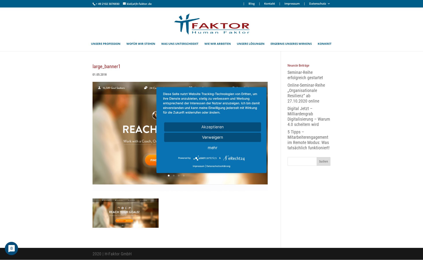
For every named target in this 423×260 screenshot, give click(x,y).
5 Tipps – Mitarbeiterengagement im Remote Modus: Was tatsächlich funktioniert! (309, 139)
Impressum (292, 4)
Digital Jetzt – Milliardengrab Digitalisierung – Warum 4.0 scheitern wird (309, 116)
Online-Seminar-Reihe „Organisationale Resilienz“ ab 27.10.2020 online (306, 93)
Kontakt (269, 4)
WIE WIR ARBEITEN (217, 44)
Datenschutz (317, 4)
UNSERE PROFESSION (106, 44)
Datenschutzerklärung (218, 166)
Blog (252, 4)
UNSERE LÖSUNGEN (251, 44)
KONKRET (325, 44)
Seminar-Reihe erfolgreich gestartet (305, 75)
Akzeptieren (212, 126)
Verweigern (212, 137)
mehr (212, 147)
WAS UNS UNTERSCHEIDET (180, 44)
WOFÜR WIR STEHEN (140, 44)
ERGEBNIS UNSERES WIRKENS (291, 44)
